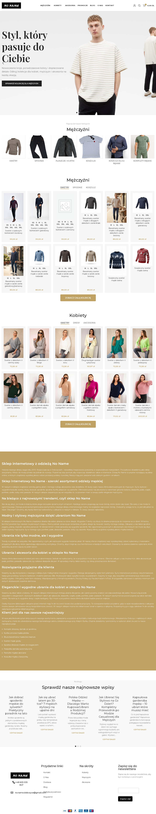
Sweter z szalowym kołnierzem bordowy (13, 232)
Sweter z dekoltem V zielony (117, 361)
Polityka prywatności (52, 792)
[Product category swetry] (13, 149)
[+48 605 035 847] (14, 782)
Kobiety (85, 772)
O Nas (46, 777)
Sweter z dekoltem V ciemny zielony (14, 406)
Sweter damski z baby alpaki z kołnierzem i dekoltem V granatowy (116, 407)
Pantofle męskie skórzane (15, 653)
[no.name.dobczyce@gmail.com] (12, 792)
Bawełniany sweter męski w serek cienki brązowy (65, 273)
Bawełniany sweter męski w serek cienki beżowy (91, 273)
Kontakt (46, 772)
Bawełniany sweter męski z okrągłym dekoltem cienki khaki (91, 220)
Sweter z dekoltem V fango (39, 361)
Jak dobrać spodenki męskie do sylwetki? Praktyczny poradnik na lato (16, 705)
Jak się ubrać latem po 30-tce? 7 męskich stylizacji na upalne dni (47, 704)
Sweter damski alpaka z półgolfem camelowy (65, 406)
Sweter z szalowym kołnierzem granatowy (39, 229)
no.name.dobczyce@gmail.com (30, 793)
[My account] (134, 5)
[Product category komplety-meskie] (142, 149)
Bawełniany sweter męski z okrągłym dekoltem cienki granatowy (142, 222)
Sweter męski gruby (12, 641)
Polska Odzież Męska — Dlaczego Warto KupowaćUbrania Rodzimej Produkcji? (78, 705)
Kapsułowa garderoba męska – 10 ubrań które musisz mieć (139, 704)
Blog (45, 787)
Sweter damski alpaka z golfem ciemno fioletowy (91, 407)
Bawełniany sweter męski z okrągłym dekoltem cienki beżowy (117, 232)
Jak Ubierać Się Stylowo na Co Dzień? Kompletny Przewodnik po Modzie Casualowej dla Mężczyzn (109, 709)
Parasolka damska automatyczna (18, 649)
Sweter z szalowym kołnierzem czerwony (65, 228)
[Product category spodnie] (39, 149)
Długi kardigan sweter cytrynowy (91, 361)
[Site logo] (11, 5)
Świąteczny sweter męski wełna (117, 279)
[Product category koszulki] (91, 149)
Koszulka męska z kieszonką (16, 657)
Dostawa (47, 782)
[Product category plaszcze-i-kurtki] (65, 149)
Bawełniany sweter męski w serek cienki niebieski (39, 273)
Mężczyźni (86, 777)
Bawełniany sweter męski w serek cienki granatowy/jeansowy (13, 283)
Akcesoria (86, 782)
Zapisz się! (125, 799)
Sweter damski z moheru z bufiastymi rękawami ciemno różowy (142, 409)
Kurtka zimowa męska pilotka (16, 633)
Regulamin (48, 797)
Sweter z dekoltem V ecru (65, 361)
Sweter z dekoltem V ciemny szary (14, 361)
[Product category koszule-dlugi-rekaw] (116, 150)
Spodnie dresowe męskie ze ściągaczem (21, 645)
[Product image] (13, 208)
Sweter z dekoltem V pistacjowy (142, 361)
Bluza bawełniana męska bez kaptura (19, 637)
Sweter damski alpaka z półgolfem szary (39, 406)
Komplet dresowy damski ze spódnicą (20, 629)
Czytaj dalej (16, 733)
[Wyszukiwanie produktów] (139, 5)
